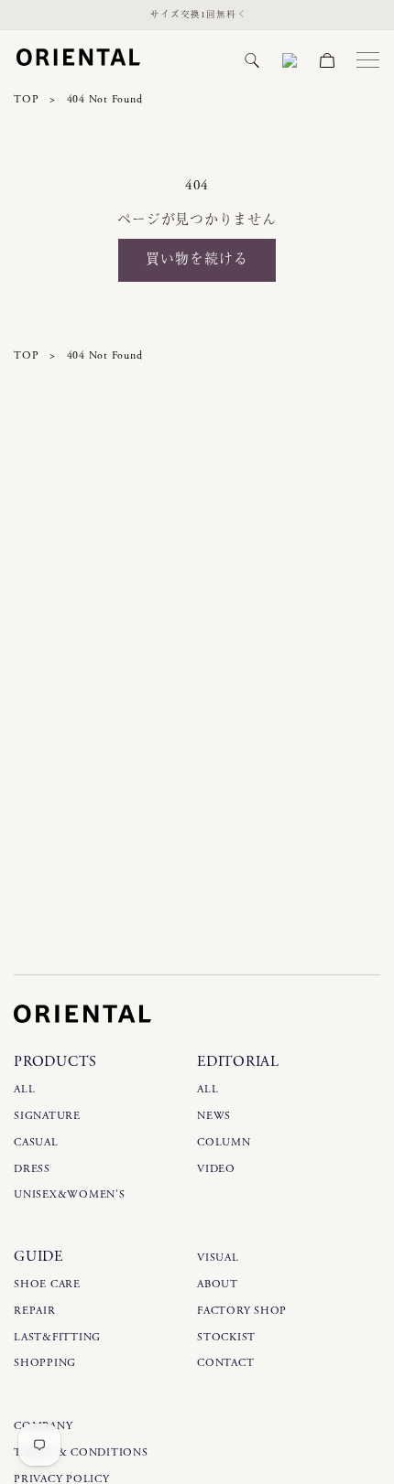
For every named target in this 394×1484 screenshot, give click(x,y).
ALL (24, 1089)
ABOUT (217, 1284)
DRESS (32, 1169)
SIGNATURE (47, 1116)
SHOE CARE (47, 1284)
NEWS (214, 1116)
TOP (26, 99)
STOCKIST (226, 1337)
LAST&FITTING (57, 1337)
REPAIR (35, 1310)
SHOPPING (45, 1363)
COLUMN (224, 1142)
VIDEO (216, 1169)
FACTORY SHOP (242, 1310)
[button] (252, 60)
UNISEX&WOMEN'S (70, 1194)
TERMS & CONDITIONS (81, 1452)
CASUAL (36, 1142)
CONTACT (225, 1363)
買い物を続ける (197, 259)
